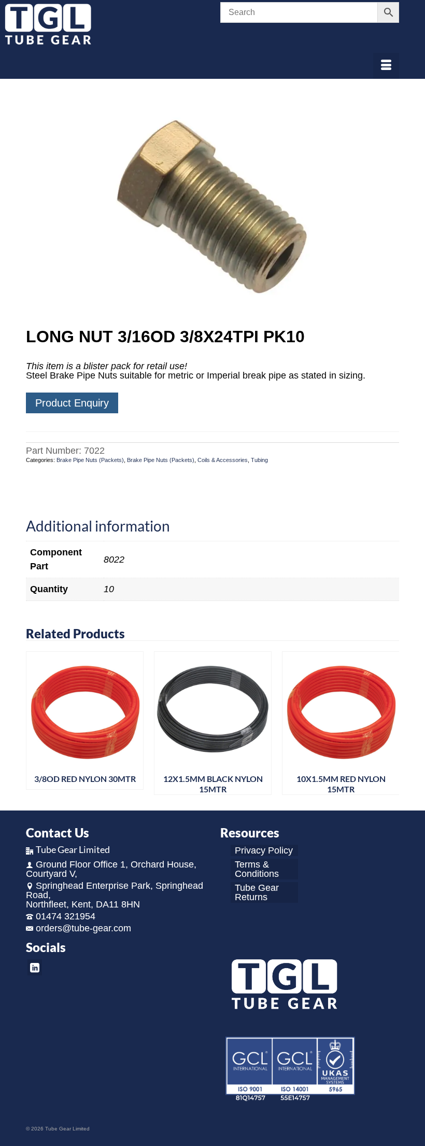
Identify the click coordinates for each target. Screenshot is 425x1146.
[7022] (212, 204)
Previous (35, 723)
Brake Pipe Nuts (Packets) (90, 460)
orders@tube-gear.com (83, 928)
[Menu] (386, 66)
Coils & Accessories (222, 460)
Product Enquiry (72, 403)
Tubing (259, 460)
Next (390, 723)
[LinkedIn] (34, 967)
